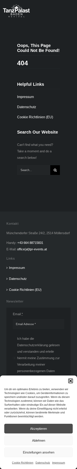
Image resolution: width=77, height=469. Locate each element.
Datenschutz (43, 462)
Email (18, 314)
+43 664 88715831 (30, 243)
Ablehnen (38, 440)
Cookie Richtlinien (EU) (25, 289)
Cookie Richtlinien (22, 462)
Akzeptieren (38, 428)
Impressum (58, 462)
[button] (70, 381)
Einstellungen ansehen (38, 452)
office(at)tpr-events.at (32, 249)
